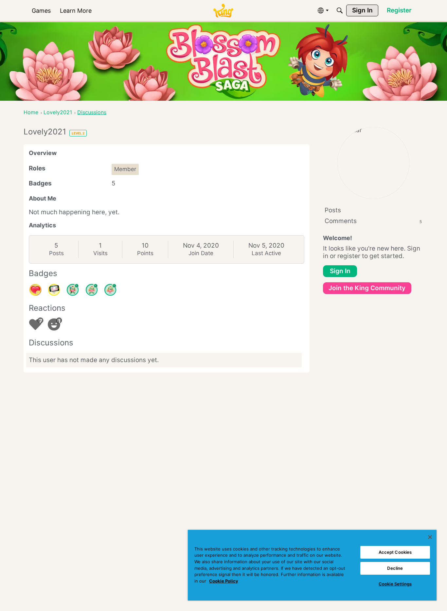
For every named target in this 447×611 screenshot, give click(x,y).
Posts (56, 253)
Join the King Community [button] (367, 288)
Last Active (266, 253)
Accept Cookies (395, 552)
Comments (373, 221)
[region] (312, 565)
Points (145, 253)
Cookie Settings (395, 583)
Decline (395, 568)
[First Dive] (110, 290)
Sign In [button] (340, 271)
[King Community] (223, 11)
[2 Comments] (91, 290)
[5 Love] (35, 290)
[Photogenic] (54, 290)
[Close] (430, 537)
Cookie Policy (223, 581)
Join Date (200, 253)
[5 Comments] (72, 290)
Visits (100, 253)
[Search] (340, 10)
